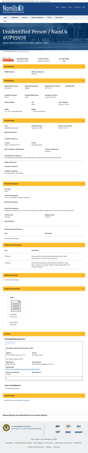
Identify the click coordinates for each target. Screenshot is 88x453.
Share (84, 7)
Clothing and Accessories (13, 245)
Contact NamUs (9, 395)
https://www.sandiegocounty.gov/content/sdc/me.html (23, 369)
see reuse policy (24, 51)
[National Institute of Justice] (78, 425)
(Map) (16, 139)
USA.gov (48, 447)
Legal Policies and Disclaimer (63, 443)
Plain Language (38, 443)
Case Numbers (9, 66)
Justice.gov (56, 447)
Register (63, 7)
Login (57, 7)
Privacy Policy (49, 443)
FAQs (70, 7)
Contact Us (77, 7)
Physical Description (11, 184)
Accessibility (9, 443)
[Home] (13, 9)
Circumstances (9, 120)
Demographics (9, 81)
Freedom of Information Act (36, 447)
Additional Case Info (11, 275)
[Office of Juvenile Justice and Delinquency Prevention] (58, 432)
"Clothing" (7, 256)
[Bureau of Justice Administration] (58, 425)
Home (5, 21)
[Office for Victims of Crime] (68, 432)
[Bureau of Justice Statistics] (68, 427)
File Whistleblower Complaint (23, 443)
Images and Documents (12, 289)
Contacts (7, 334)
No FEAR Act (78, 443)
